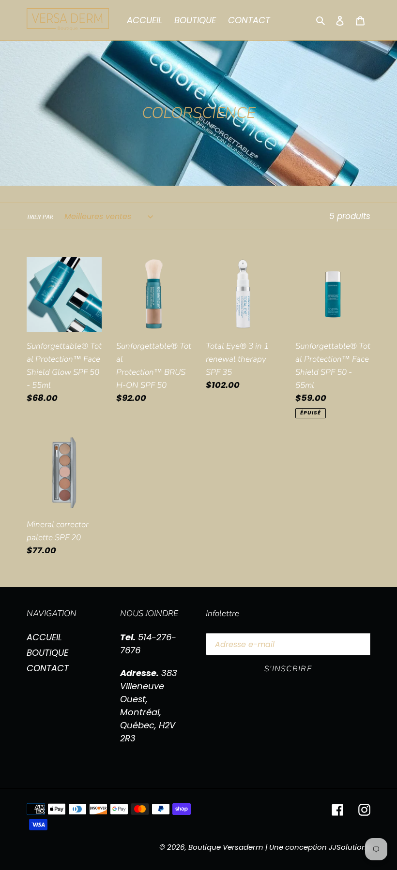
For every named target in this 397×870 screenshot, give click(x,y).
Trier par (40, 217)
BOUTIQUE (47, 653)
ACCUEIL (44, 637)
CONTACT (48, 668)
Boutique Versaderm (225, 847)
